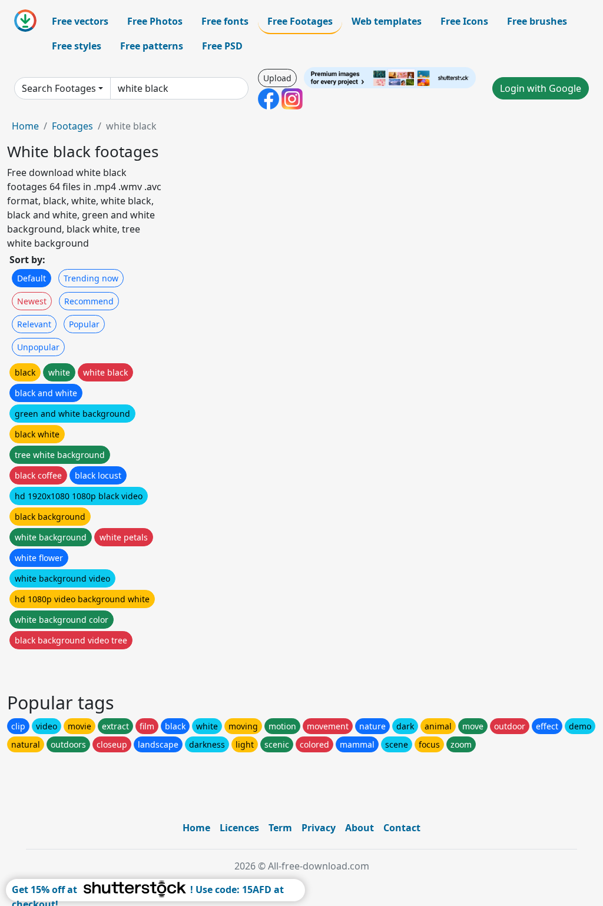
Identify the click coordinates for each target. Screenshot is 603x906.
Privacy (319, 827)
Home (25, 126)
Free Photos (155, 21)
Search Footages (59, 88)
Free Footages (300, 21)
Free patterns (151, 45)
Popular (84, 324)
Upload (277, 78)
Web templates (387, 21)
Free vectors (80, 21)
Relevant (34, 324)
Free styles (76, 45)
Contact (401, 827)
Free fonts (225, 21)
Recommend (89, 301)
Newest (32, 301)
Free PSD (222, 45)
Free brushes (537, 21)
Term (280, 827)
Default (31, 278)
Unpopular (38, 347)
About (359, 827)
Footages (72, 126)
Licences (239, 827)
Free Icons (464, 21)
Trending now (91, 278)
